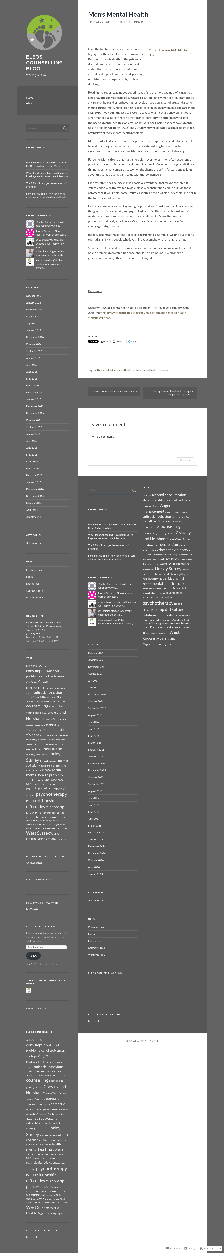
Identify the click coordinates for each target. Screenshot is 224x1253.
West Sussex (38, 833)
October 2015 (34, 420)
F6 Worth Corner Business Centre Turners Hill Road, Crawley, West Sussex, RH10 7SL (44, 626)
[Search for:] (47, 128)
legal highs (44, 765)
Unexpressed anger (50, 824)
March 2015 (33, 468)
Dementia (39, 725)
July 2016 (31, 364)
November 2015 (35, 413)
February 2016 (34, 392)
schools (41, 817)
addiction (30, 665)
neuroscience (55, 780)
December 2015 (35, 406)
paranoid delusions (39, 784)
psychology (60, 788)
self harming (33, 820)
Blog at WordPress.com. (142, 1041)
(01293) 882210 (35, 633)
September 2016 (35, 350)
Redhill (30, 801)
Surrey (36, 824)
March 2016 (33, 385)
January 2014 (33, 516)
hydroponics (52, 761)
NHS (28, 784)
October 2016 (34, 344)
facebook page (36, 1008)
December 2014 (35, 489)
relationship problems (160, 615)
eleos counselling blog (44, 63)
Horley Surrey (168, 568)
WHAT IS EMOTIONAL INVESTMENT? (114, 391)
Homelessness (41, 755)
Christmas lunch (162, 521)
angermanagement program (176, 512)
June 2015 (31, 447)
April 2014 (32, 509)
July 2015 (31, 440)
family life (53, 745)
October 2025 (34, 295)
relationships (48, 812)
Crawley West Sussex (54, 718)
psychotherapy (51, 794)
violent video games (59, 828)
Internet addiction (164, 574)
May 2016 (31, 378)
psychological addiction (41, 788)
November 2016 (35, 337)
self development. (51, 817)
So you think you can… (48, 239)
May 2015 (31, 454)
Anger (34, 681)
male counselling (58, 765)
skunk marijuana (47, 820)
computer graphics (57, 701)
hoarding (30, 754)
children (53, 697)
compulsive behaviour (40, 701)
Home (30, 97)
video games (46, 828)
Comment (185, 460)
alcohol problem (154, 500)
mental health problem (129, 370)
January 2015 (33, 482)
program (51, 784)
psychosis (30, 795)
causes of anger (32, 697)
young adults (60, 839)
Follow (33, 955)
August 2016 (33, 357)
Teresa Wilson (43, 230)
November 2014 (35, 496)
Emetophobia (42, 740)
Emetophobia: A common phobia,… (116, 623)
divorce (46, 730)
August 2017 (33, 316)
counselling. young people (159, 533)
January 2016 (33, 399)
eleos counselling (169, 554)
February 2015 (34, 475)
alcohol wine (148, 506)
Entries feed (32, 583)
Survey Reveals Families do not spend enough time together (173, 393)
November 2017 (35, 309)
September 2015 (35, 426)
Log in (29, 576)
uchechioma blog (45, 251)
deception (30, 725)
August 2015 (33, 433)
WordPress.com (34, 597)
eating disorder (56, 735)
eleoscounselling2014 (129, 22)
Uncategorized (34, 543)
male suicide (34, 770)
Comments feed (34, 590)
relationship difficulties (163, 609)
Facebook (41, 744)
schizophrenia (32, 817)
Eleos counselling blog (105, 973)
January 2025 (33, 302)
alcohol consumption (169, 495)
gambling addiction (53, 748)
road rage (59, 812)
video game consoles (179, 627)
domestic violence (173, 550)
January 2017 (33, 330)
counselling (37, 705)
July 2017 (31, 323)
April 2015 (32, 461)
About (30, 103)
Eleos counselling (39, 879)
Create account (34, 569)
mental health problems (155, 370)
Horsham (43, 761)
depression (52, 724)
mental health (51, 770)
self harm (63, 817)
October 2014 (34, 502)
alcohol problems (50, 676)
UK (40, 824)
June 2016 (31, 371)
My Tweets (32, 909)
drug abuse (44, 735)
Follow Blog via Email (41, 926)
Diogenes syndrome (34, 730)
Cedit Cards (44, 697)
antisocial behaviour (105, 370)
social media (184, 623)
